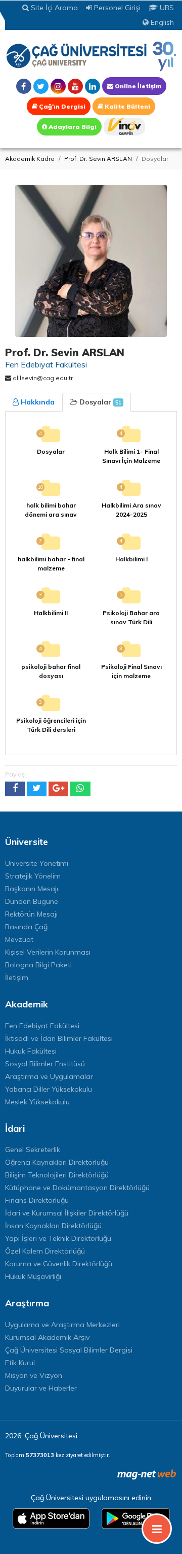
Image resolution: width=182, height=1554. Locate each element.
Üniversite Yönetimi (36, 863)
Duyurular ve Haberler (41, 1388)
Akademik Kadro (30, 158)
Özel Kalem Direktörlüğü (45, 1251)
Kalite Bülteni (126, 106)
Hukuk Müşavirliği (33, 1276)
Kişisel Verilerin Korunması (47, 952)
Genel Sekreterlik (32, 1149)
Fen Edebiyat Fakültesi (42, 1025)
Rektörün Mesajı (31, 914)
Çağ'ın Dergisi (61, 106)
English (161, 22)
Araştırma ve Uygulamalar (49, 1076)
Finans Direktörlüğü (37, 1200)
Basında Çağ (26, 926)
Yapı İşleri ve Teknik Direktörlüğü (58, 1238)
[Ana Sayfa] (91, 56)
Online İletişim (137, 86)
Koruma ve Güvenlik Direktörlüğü (58, 1263)
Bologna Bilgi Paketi (38, 964)
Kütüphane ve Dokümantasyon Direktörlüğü (77, 1187)
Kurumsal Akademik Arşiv (47, 1337)
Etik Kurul (20, 1362)
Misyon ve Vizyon (33, 1375)
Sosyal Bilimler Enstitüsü (45, 1063)
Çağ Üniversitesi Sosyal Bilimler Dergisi (68, 1350)
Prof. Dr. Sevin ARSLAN (98, 158)
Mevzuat (19, 939)
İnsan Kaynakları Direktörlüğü (53, 1225)
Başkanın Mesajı (31, 888)
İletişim (16, 977)
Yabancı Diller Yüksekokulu (48, 1089)
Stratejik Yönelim (33, 876)
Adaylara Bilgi (72, 126)
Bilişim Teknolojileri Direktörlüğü (57, 1174)
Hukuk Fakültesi (31, 1051)
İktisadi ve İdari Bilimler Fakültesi (59, 1038)
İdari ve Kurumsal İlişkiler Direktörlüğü (66, 1213)
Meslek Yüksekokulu (37, 1101)
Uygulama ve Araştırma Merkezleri (62, 1324)
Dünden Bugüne (31, 901)
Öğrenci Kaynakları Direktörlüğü (57, 1162)
